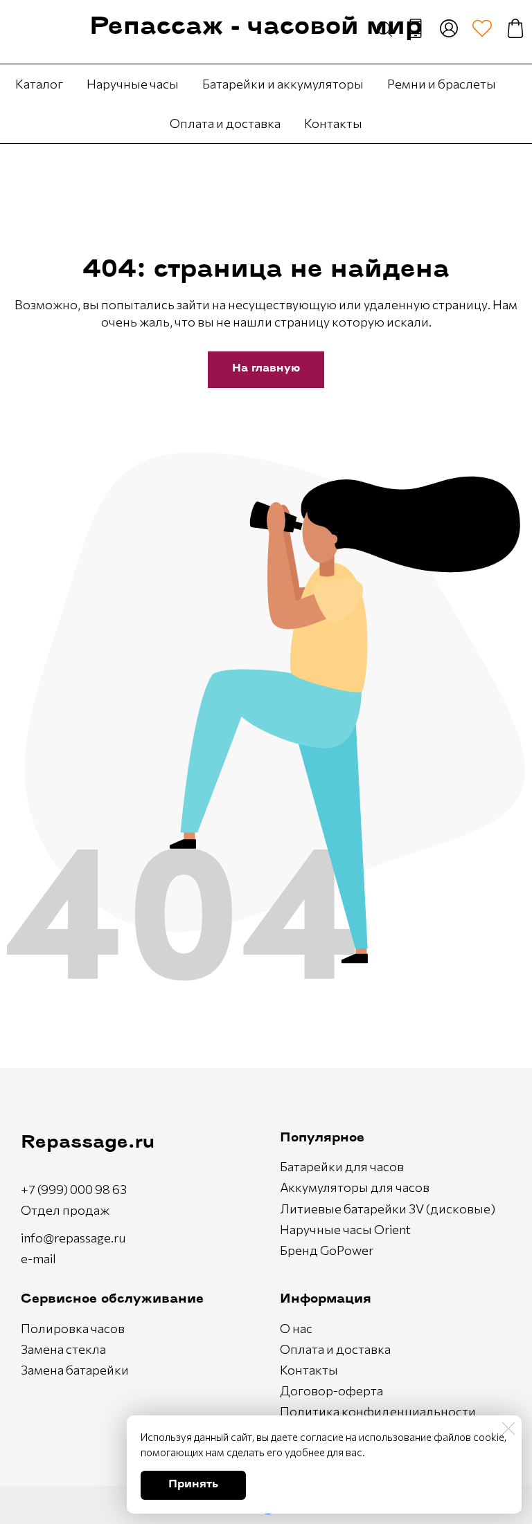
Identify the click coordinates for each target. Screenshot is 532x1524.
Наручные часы (133, 83)
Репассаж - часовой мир (255, 28)
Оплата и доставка (225, 123)
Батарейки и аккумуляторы (283, 83)
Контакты (333, 123)
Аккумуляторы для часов (354, 1187)
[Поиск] (384, 28)
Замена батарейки (75, 1369)
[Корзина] (515, 28)
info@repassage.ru (73, 1237)
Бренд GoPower (326, 1250)
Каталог (39, 83)
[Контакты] (415, 28)
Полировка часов (73, 1328)
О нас (296, 1328)
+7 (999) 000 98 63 (74, 1189)
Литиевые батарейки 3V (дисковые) (387, 1208)
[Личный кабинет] (449, 28)
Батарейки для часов (342, 1166)
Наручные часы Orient (345, 1229)
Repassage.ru (87, 1143)
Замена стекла (63, 1349)
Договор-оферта (331, 1390)
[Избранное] (482, 28)
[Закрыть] (508, 1428)
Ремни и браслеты (441, 83)
